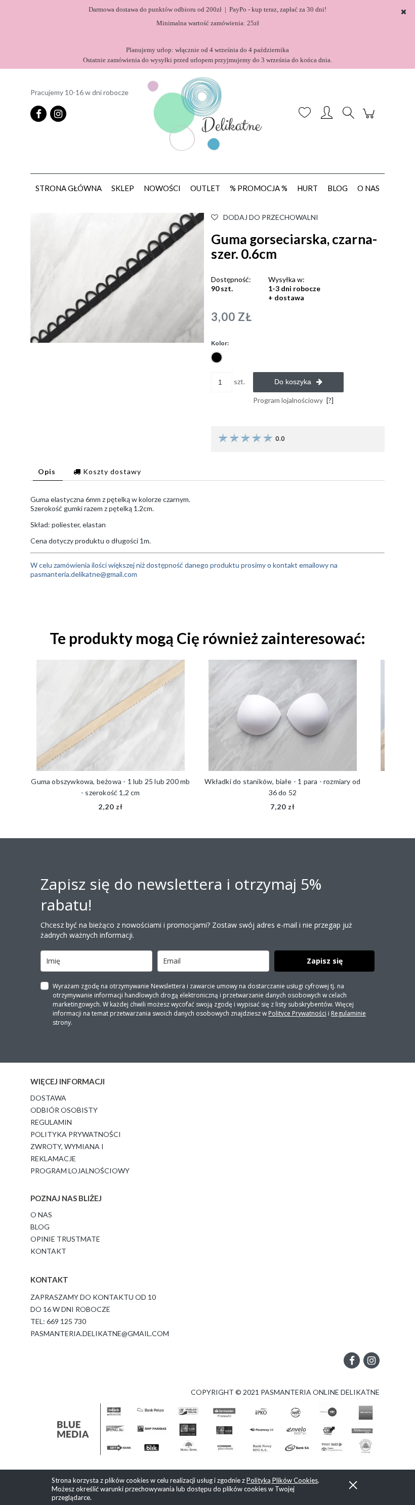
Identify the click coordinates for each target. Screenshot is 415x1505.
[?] (330, 400)
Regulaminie (348, 1013)
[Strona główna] (207, 114)
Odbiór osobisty (64, 1110)
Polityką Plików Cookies (282, 1480)
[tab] (47, 471)
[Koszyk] (370, 118)
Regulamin (51, 1122)
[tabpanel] (207, 553)
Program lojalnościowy (80, 1170)
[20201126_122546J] (117, 276)
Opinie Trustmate (65, 1239)
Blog (40, 1226)
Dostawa (48, 1097)
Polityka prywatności (75, 1134)
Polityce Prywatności (297, 1013)
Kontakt (48, 1251)
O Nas (41, 1214)
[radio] (216, 357)
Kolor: (220, 343)
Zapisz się (325, 961)
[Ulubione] (305, 113)
